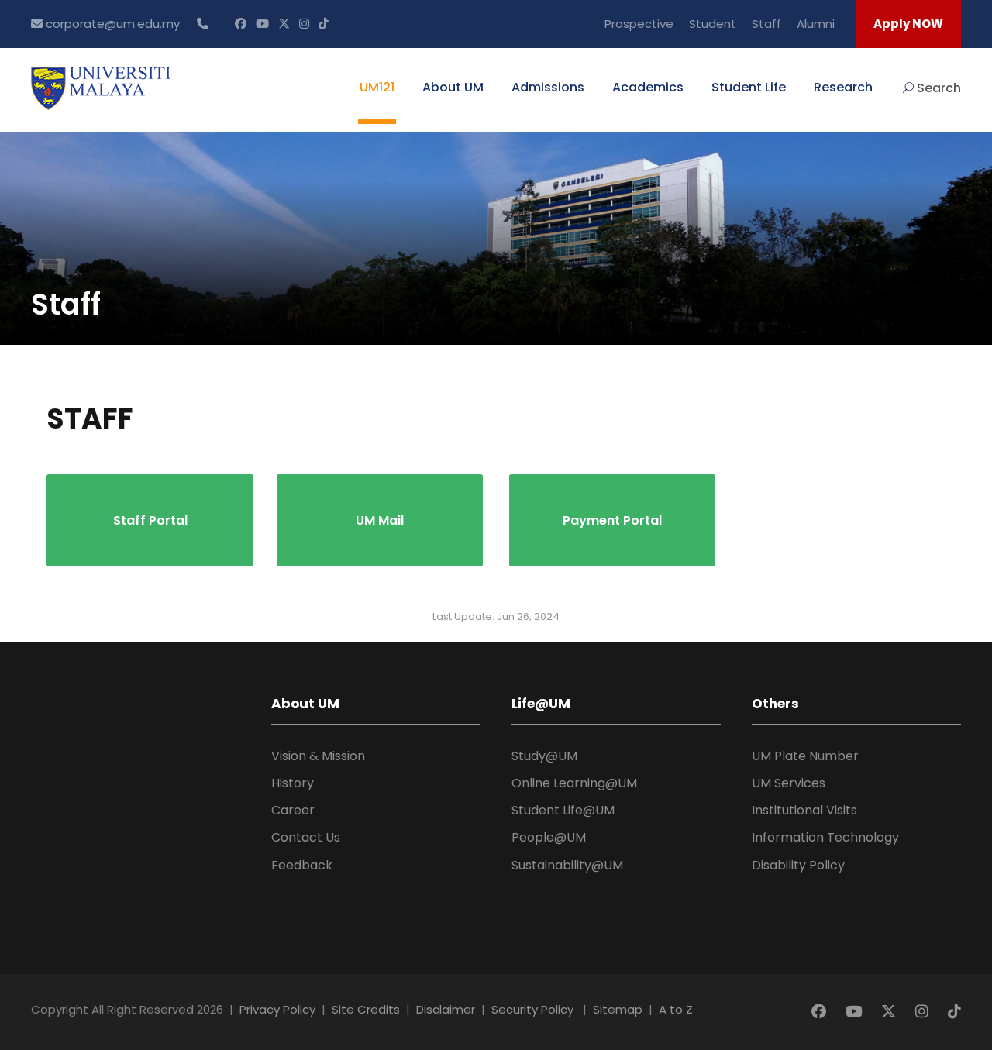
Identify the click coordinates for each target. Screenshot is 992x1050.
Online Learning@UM (574, 783)
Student (712, 23)
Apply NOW (908, 23)
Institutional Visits (804, 810)
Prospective (638, 23)
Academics (648, 87)
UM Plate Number (805, 756)
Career (293, 810)
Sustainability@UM (567, 865)
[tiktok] (324, 23)
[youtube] (262, 23)
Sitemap (617, 1009)
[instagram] (304, 23)
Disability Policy (798, 865)
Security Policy (532, 1009)
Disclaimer (445, 1009)
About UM (453, 87)
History (292, 783)
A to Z (676, 1009)
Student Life (748, 87)
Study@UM (544, 756)
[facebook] (240, 23)
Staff (766, 23)
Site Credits (366, 1009)
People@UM (549, 837)
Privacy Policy (277, 1009)
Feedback (301, 865)
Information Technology (825, 837)
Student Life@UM (563, 810)
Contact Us (305, 837)
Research (843, 87)
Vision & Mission (318, 756)
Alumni (816, 23)
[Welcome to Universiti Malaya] (100, 87)
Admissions (548, 87)
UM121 (377, 87)
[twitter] (284, 23)
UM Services (788, 783)
